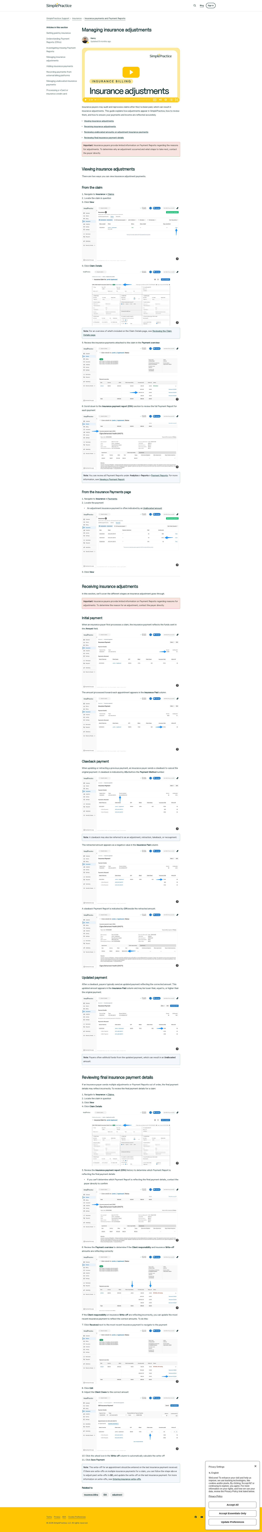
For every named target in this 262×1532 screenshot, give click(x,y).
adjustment (117, 1494)
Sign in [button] (211, 5)
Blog (202, 5)
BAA (64, 1517)
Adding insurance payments (59, 66)
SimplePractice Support (57, 18)
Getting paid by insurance (58, 33)
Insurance (77, 18)
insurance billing (91, 1494)
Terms (49, 1517)
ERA (105, 1494)
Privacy (57, 1517)
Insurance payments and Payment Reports (105, 18)
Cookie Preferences (77, 1517)
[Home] (59, 5)
